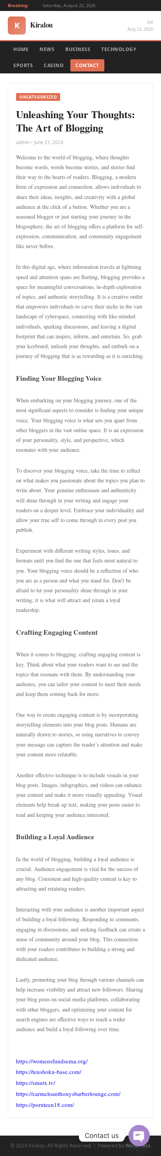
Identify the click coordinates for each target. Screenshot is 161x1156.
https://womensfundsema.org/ (52, 1061)
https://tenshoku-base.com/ (48, 1072)
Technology (118, 49)
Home (21, 49)
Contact (87, 65)
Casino (54, 65)
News (46, 49)
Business (77, 49)
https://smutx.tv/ (35, 1083)
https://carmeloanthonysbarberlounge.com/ (68, 1094)
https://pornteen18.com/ (45, 1105)
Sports (23, 65)
